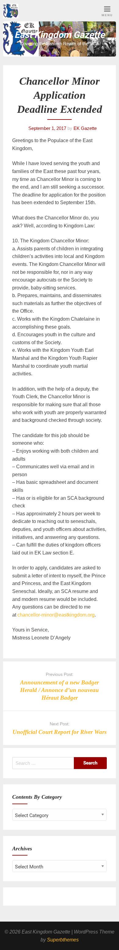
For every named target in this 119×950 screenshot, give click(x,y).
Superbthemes (63, 939)
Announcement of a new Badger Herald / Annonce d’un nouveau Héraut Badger (59, 690)
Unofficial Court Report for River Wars (59, 732)
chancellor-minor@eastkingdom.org (56, 614)
